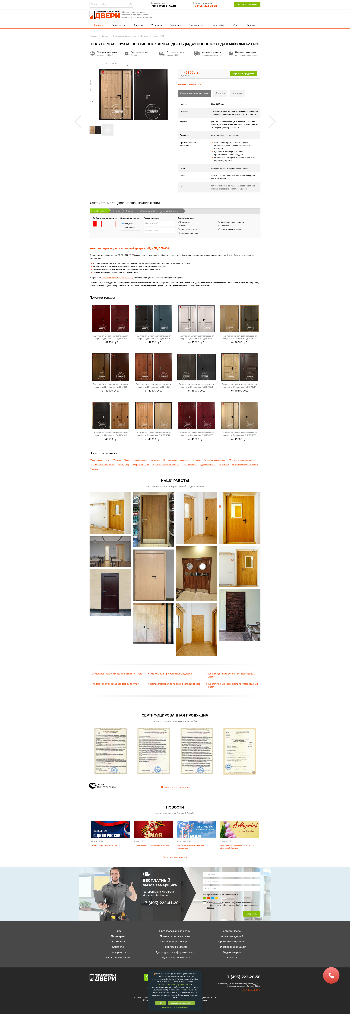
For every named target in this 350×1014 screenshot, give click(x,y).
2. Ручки (116, 211)
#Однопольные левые (99, 460)
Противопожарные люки (175, 936)
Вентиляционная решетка (232, 222)
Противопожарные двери (174, 931)
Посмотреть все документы (175, 787)
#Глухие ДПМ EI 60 (197, 84)
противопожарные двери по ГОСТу (117, 277)
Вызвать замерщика (247, 4)
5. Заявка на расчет (172, 211)
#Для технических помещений (165, 464)
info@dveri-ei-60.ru (163, 5)
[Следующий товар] (272, 121)
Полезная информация (232, 946)
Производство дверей (231, 941)
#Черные (182, 84)
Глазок (183, 226)
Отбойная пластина (189, 233)
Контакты (251, 25)
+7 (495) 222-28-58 (205, 5)
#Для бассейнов (190, 464)
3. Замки (129, 211)
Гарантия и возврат (118, 957)
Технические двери (175, 946)
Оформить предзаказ (243, 73)
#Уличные (155, 460)
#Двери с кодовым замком (136, 460)
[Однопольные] (95, 224)
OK (161, 1003)
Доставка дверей (231, 931)
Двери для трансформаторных (175, 952)
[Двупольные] (112, 224)
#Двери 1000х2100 (140, 464)
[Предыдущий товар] (77, 121)
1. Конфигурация (99, 211)
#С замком (224, 464)
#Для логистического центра (102, 464)
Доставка (138, 25)
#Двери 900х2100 (208, 464)
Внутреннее (129, 227)
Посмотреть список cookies (181, 1003)
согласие (217, 903)
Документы (118, 941)
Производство (119, 25)
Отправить (252, 914)
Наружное (128, 224)
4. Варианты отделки (148, 211)
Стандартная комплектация (194, 93)
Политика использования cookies (175, 1007)
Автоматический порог (230, 229)
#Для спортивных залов (214, 460)
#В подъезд (123, 464)
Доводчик (224, 226)
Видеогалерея (196, 25)
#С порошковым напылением (176, 460)
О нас (236, 25)
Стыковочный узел (188, 229)
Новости (232, 957)
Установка (156, 25)
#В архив (117, 460)
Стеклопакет (185, 222)
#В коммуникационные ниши (245, 464)
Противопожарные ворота (175, 941)
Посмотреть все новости (175, 857)
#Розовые (94, 469)
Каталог (97, 25)
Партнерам (175, 25)
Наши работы (218, 25)
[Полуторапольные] (102, 224)
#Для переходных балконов (241, 460)
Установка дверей (232, 936)
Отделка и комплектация (175, 957)
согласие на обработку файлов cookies (174, 984)
